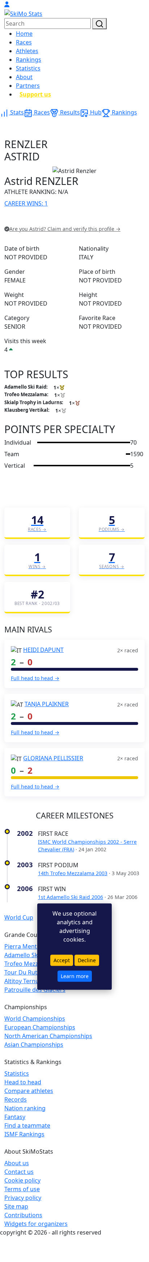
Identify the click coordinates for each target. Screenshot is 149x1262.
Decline (87, 960)
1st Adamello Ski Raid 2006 (70, 897)
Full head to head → (35, 678)
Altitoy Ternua (23, 981)
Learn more (75, 976)
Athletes (27, 51)
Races (24, 42)
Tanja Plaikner (47, 704)
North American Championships (48, 1036)
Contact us (19, 1172)
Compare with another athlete (45, 218)
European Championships (39, 1027)
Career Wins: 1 (26, 203)
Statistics (28, 68)
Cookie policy (22, 1180)
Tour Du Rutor (23, 972)
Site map (16, 1206)
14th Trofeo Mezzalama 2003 (72, 873)
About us (16, 1163)
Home (24, 34)
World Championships (34, 1019)
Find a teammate (27, 1125)
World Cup (18, 917)
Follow (96, 218)
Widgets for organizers (36, 1224)
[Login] (6, 4)
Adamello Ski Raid (28, 955)
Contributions (23, 1215)
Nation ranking (25, 1108)
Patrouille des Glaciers (34, 990)
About (24, 77)
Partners (28, 86)
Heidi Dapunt (43, 650)
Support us (35, 94)
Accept (62, 960)
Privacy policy (22, 1198)
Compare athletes (28, 1091)
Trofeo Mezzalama (29, 964)
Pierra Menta (22, 946)
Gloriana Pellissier (53, 758)
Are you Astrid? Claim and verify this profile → (64, 228)
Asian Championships (33, 1045)
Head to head (22, 1082)
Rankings (28, 60)
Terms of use (22, 1189)
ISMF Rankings (24, 1134)
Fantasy (14, 1117)
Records (15, 1099)
